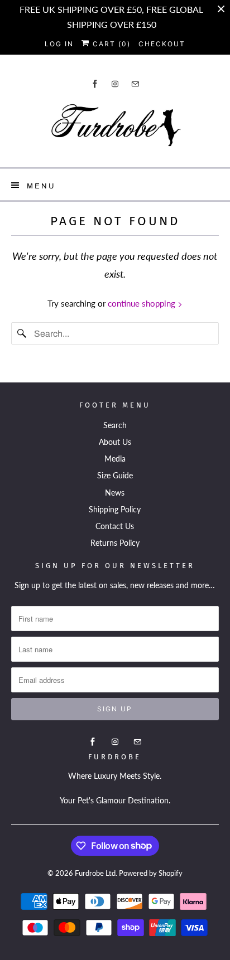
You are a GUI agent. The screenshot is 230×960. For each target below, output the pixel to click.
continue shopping (143, 303)
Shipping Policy (115, 509)
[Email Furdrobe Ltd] (135, 83)
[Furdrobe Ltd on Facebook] (95, 83)
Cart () (110, 44)
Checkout (161, 44)
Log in (59, 44)
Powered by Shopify (151, 873)
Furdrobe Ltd (95, 873)
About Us (115, 442)
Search (115, 425)
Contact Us (114, 526)
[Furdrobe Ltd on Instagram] (115, 83)
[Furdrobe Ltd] (114, 127)
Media (115, 458)
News (114, 492)
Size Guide (115, 475)
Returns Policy (115, 542)
